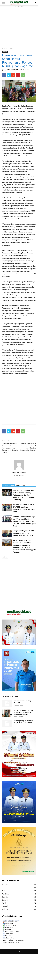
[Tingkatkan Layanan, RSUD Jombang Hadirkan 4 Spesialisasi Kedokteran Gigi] (7, 533)
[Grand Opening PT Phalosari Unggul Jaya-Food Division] (7, 723)
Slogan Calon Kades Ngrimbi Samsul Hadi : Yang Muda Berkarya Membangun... (23, 712)
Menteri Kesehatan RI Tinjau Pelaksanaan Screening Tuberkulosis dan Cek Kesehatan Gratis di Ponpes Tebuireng (24, 495)
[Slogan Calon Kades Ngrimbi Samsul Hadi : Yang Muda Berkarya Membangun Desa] (7, 713)
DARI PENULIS (20, 485)
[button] (35, 2)
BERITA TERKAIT (8, 485)
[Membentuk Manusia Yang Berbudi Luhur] (7, 703)
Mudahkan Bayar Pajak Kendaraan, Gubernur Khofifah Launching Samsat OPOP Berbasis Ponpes (10, 448)
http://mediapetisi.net (19, 475)
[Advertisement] (19, 26)
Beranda (4, 48)
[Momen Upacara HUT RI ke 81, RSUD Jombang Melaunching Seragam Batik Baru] (7, 507)
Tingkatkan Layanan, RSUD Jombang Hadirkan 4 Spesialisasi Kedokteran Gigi (24, 533)
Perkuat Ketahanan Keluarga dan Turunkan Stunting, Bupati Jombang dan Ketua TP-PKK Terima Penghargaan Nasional (24, 521)
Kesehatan (12, 48)
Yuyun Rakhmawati (12, 69)
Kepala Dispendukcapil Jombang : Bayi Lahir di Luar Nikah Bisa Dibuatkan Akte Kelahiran (28, 447)
